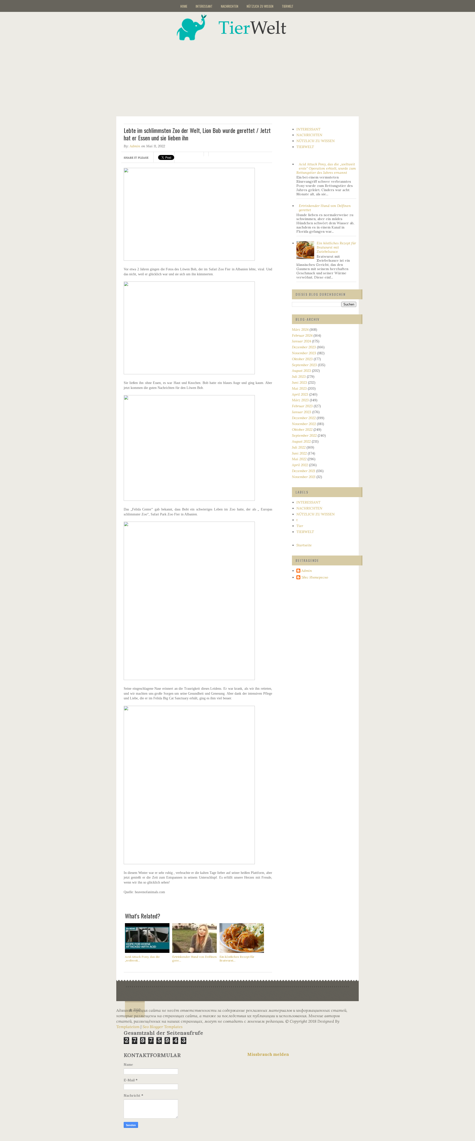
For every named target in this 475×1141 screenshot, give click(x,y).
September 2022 (304, 435)
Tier (299, 526)
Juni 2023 (299, 382)
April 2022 (300, 465)
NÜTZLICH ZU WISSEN (260, 6)
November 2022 (304, 424)
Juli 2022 (299, 447)
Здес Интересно (314, 577)
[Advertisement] (244, 75)
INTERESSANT (204, 6)
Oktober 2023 (302, 359)
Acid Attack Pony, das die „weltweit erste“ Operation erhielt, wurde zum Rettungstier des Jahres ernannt (326, 168)
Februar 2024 (302, 335)
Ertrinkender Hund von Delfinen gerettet (325, 207)
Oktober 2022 (302, 429)
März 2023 (300, 400)
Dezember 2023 (304, 347)
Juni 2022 (299, 453)
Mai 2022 (299, 459)
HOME (183, 6)
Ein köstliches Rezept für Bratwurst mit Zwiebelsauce (336, 247)
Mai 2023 (299, 388)
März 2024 (300, 329)
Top (137, 1010)
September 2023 (304, 365)
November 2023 (304, 353)
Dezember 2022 (304, 418)
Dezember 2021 (303, 471)
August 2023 (301, 370)
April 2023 (300, 394)
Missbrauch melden (268, 1054)
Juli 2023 (299, 376)
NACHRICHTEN (229, 6)
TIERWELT (287, 6)
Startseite (304, 545)
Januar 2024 (301, 341)
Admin (135, 146)
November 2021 (303, 477)
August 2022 (301, 441)
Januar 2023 (301, 412)
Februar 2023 (302, 406)
